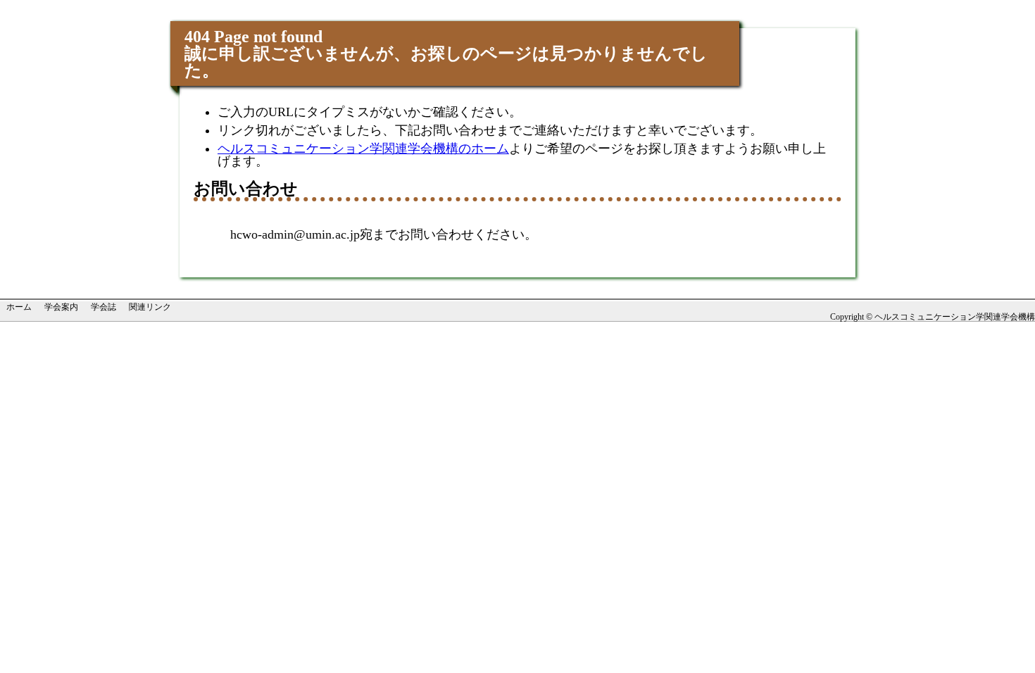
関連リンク (150, 307)
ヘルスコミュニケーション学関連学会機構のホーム (363, 148)
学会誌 (103, 307)
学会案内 (61, 307)
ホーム (19, 307)
